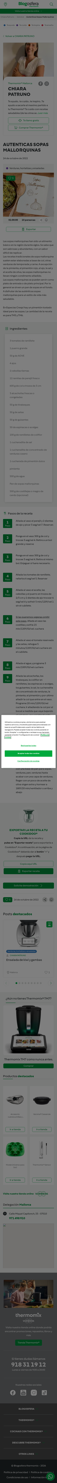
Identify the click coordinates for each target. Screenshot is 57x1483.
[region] (28, 741)
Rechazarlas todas (28, 746)
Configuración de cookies (28, 761)
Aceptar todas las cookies (28, 753)
